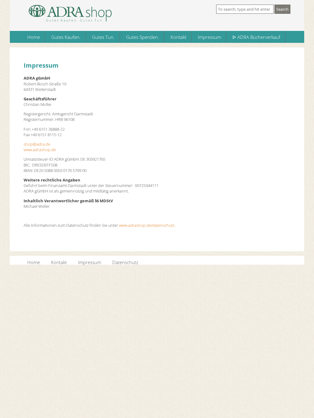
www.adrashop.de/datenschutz (146, 225)
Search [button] (282, 9)
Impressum (209, 37)
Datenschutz (125, 262)
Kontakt (178, 37)
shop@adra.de (37, 144)
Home (33, 37)
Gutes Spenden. (142, 37)
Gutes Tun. (103, 37)
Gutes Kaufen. (66, 37)
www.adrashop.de (40, 149)
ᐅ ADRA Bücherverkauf (256, 37)
